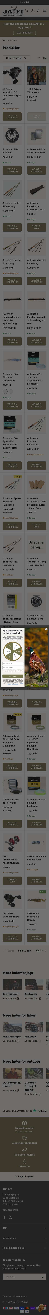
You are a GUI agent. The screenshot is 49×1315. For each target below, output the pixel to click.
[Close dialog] (46, 629)
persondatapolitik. (15, 684)
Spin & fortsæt (13, 676)
